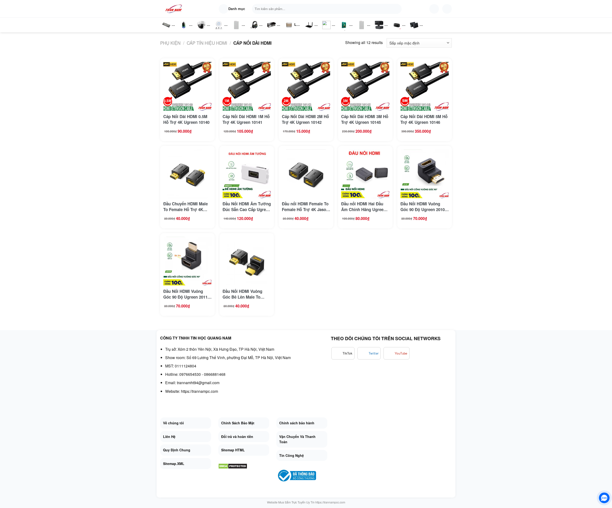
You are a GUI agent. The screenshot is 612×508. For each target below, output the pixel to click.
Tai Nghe (254, 29)
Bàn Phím (166, 29)
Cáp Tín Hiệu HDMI (207, 43)
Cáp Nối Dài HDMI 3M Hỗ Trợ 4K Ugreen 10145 (364, 119)
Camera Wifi (203, 29)
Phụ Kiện (361, 29)
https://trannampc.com (199, 391)
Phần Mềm (344, 29)
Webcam (382, 29)
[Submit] (397, 9)
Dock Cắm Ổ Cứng (398, 29)
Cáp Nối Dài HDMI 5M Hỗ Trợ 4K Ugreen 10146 (424, 119)
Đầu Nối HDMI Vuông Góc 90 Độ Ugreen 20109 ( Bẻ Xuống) (423, 206)
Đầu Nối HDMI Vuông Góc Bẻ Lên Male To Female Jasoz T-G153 (243, 294)
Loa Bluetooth (293, 26)
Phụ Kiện (236, 29)
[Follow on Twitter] (369, 353)
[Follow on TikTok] (343, 353)
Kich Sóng (326, 29)
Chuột (185, 29)
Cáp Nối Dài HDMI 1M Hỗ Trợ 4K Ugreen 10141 (246, 119)
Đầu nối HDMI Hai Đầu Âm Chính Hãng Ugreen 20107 (363, 206)
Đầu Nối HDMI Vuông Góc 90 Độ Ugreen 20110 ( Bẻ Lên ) (186, 294)
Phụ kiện (170, 43)
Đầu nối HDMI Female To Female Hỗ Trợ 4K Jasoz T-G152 (305, 206)
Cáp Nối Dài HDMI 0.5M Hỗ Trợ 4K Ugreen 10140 (186, 119)
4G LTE (311, 29)
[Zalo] (604, 497)
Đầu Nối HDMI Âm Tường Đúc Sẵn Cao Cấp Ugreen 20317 (247, 206)
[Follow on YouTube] (396, 353)
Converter (418, 29)
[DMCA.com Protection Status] (232, 466)
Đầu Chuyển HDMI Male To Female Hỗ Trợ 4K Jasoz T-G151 (185, 206)
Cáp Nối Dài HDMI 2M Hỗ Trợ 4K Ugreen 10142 (305, 119)
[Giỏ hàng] (447, 9)
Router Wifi (220, 29)
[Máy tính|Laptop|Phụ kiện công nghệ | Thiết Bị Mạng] (174, 8)
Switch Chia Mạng (272, 29)
